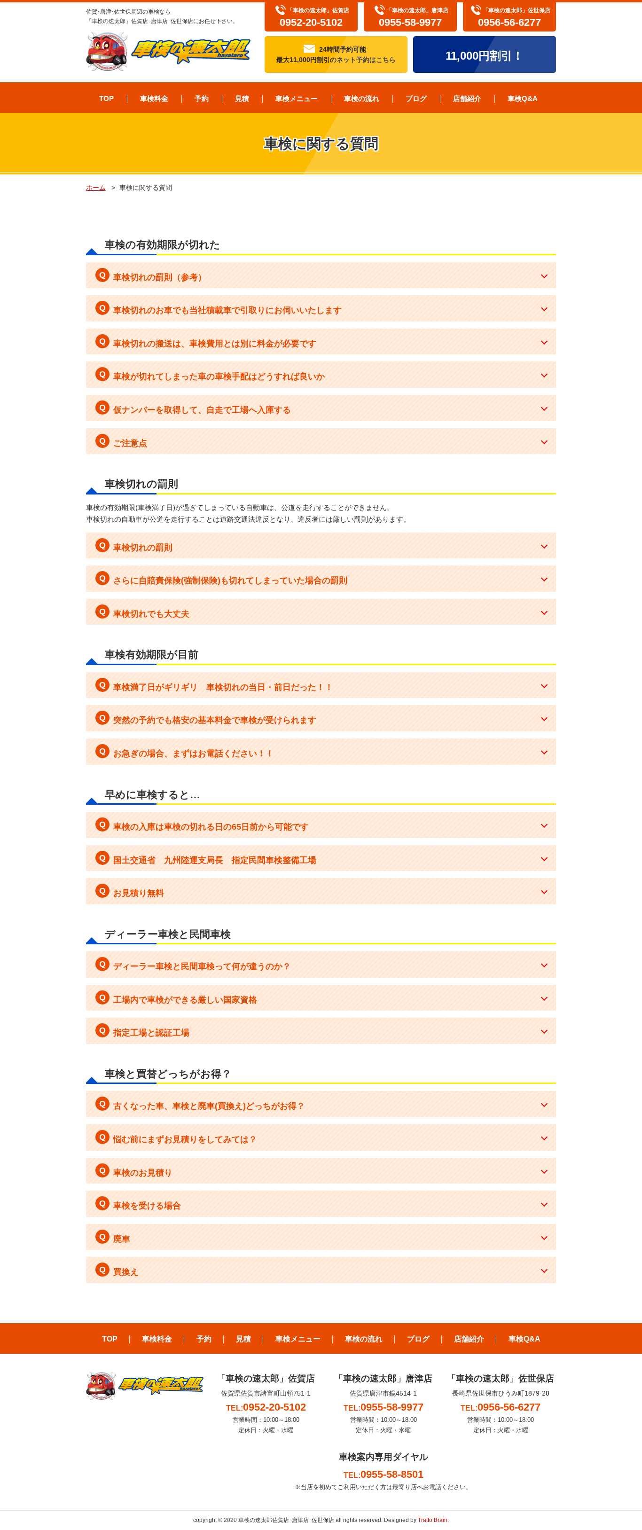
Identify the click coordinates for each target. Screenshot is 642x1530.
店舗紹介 (467, 98)
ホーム (96, 187)
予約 (202, 98)
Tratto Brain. (433, 1520)
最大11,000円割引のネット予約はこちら (336, 54)
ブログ (416, 98)
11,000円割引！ (485, 55)
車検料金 (154, 98)
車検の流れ (361, 98)
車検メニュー (296, 98)
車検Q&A (523, 98)
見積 (242, 98)
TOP (106, 98)
